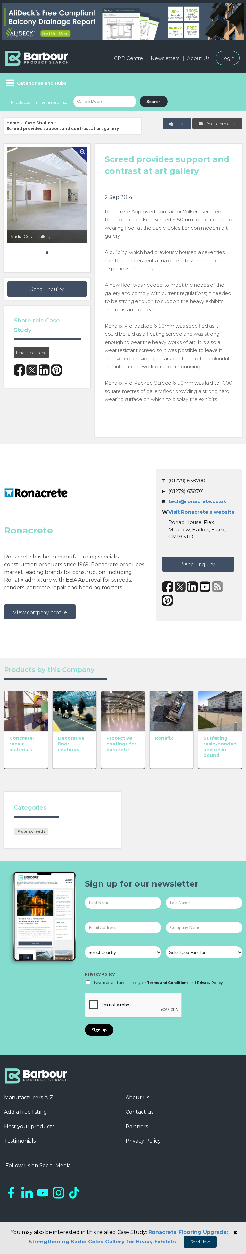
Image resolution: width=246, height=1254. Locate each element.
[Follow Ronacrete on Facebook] (167, 586)
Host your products (29, 1126)
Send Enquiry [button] (47, 288)
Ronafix (164, 738)
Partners (137, 1126)
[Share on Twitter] (31, 370)
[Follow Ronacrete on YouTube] (205, 586)
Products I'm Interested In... (39, 102)
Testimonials (20, 1141)
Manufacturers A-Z (28, 1098)
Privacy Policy (100, 974)
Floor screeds (31, 831)
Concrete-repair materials (22, 744)
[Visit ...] (26, 710)
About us (137, 1098)
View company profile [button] (40, 611)
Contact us (139, 1112)
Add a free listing (25, 1112)
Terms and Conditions (168, 983)
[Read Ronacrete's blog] (217, 586)
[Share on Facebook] (19, 370)
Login (227, 58)
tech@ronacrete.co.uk (197, 501)
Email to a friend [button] (31, 352)
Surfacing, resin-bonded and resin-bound (220, 746)
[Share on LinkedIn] (44, 370)
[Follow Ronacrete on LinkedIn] (192, 586)
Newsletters (165, 58)
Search (153, 101)
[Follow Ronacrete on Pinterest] (167, 600)
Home (12, 122)
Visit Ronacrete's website (201, 512)
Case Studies (39, 122)
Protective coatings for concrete (121, 744)
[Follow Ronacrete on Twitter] (180, 586)
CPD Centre (128, 58)
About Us (198, 58)
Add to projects (220, 123)
